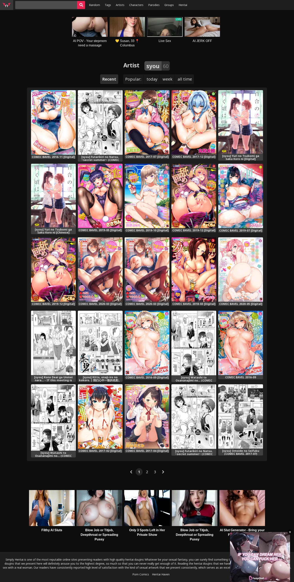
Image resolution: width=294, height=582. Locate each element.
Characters (136, 5)
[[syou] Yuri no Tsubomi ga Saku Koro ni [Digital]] (240, 122)
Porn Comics (140, 574)
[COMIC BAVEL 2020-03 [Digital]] (100, 269)
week (167, 79)
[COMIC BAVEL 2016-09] (240, 343)
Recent (109, 79)
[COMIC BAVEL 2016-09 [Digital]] (147, 343)
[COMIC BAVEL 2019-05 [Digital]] (100, 196)
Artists (120, 5)
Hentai (183, 5)
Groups (169, 5)
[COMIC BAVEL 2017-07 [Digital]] (147, 122)
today (152, 79)
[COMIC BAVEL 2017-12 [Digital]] (193, 122)
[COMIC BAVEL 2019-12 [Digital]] (193, 196)
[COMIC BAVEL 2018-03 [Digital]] (193, 269)
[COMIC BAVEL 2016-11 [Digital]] (53, 122)
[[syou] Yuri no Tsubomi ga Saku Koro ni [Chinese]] (53, 195)
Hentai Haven (161, 574)
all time (185, 79)
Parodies (154, 5)
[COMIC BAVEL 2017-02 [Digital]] (100, 416)
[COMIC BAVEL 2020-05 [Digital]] (240, 269)
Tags (108, 5)
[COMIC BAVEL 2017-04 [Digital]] (147, 416)
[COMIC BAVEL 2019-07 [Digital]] (240, 196)
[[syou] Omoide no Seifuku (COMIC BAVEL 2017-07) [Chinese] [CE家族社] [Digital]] (240, 416)
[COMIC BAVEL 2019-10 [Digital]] (147, 196)
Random (94, 5)
